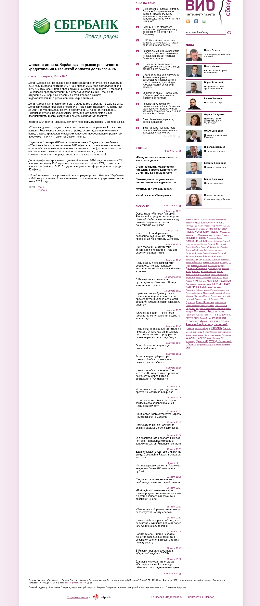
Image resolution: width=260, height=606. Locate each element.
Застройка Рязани (208, 272)
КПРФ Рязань (199, 281)
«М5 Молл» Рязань (220, 226)
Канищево (213, 280)
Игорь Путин (216, 275)
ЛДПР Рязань (194, 286)
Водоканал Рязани (209, 259)
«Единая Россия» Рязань (209, 222)
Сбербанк (41, 190)
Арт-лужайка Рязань (194, 250)
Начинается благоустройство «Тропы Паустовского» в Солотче (158, 415)
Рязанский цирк (202, 328)
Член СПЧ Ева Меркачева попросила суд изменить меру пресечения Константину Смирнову (160, 31)
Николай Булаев (194, 299)
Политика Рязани (205, 311)
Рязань (40, 187)
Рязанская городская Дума (206, 319)
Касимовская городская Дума (198, 284)
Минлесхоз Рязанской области (216, 293)
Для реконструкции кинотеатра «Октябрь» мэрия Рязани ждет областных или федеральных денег (158, 564)
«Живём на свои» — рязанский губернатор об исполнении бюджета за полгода (160, 95)
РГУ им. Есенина (221, 314)
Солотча (201, 338)
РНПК (196, 318)
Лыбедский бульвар (212, 287)
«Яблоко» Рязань (196, 237)
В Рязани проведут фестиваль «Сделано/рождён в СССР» (155, 552)
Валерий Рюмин (194, 253)
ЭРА (188, 347)
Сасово (227, 328)
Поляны (221, 312)
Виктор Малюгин (210, 253)
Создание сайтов (78, 597)
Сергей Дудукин (224, 332)
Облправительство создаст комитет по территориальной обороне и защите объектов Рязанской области (158, 441)
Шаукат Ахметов (222, 345)
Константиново (221, 283)
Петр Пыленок (221, 306)
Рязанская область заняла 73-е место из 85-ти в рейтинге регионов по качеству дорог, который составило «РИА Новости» (157, 374)
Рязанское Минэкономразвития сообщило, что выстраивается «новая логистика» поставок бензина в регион (161, 55)
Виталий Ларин (203, 256)
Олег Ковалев (205, 302)
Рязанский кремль (218, 321)
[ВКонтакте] (196, 22)
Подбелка (190, 308)
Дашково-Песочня (196, 268)
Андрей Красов (200, 244)
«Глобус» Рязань (207, 220)
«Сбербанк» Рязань (206, 231)
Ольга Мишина (192, 306)
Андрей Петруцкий (217, 244)
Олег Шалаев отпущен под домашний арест (158, 120)
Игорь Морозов (202, 274)
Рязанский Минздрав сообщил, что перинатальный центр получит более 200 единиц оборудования (158, 523)
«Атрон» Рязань (193, 220)
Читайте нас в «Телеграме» (153, 195)
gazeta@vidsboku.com (77, 583)
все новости (171, 205)
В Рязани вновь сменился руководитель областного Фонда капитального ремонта (161, 66)
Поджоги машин (203, 309)
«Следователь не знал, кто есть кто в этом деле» (156, 159)
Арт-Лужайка (222, 247)
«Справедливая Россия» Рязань (213, 235)
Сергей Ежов (191, 335)
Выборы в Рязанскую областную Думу (207, 266)
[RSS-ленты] (188, 22)
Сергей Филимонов (223, 335)
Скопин (191, 337)
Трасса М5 (202, 341)
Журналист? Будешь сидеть (154, 188)
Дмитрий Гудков (214, 269)
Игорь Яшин (217, 278)
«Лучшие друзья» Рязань (198, 226)
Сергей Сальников (206, 335)
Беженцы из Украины (213, 250)
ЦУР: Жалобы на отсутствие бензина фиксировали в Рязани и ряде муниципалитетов (162, 43)
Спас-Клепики (213, 338)
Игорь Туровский (203, 278)
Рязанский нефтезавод (199, 324)
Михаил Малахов (194, 296)
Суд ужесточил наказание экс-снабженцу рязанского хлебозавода (158, 481)
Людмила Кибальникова (198, 290)
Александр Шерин (196, 241)
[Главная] (209, 24)
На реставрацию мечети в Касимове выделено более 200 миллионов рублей (158, 468)
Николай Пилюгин (210, 299)
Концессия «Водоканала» (166, 596)
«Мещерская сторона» (197, 229)
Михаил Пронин (210, 296)
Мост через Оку (225, 296)
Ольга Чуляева (206, 305)
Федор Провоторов (205, 345)
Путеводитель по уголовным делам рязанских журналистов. (156, 181)
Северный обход (194, 332)
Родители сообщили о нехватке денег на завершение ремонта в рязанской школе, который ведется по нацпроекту (157, 538)
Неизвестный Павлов (201, 596)
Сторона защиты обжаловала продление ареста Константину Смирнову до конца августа (156, 169)
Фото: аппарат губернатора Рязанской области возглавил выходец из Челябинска (160, 130)
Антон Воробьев (193, 247)
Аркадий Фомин (208, 247)
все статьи (171, 150)
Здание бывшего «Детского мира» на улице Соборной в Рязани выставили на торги (158, 454)
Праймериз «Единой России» (198, 315)
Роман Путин (205, 318)
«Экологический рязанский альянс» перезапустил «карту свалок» (158, 511)
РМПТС (189, 318)
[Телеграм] (204, 22)
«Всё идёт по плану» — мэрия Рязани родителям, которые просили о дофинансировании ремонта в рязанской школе (158, 494)
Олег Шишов (220, 302)
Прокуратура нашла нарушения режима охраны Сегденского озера (157, 426)
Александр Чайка (214, 238)
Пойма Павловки (217, 309)
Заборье (196, 271)
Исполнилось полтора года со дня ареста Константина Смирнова (157, 391)
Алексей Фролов (215, 241)
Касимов (225, 280)
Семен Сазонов (210, 332)
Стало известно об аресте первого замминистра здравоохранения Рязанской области (157, 403)
